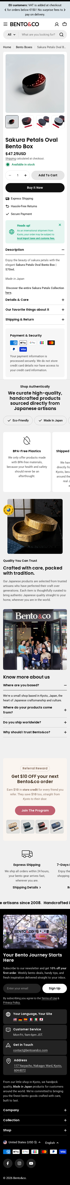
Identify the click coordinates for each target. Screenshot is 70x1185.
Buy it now (35, 188)
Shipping (10, 158)
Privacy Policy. (11, 1002)
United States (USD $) (23, 1142)
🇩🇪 (20, 1019)
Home (7, 47)
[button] (5, 10)
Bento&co (19, 1178)
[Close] (60, 224)
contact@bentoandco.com (30, 1050)
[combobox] (35, 34)
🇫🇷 (31, 1019)
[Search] (61, 34)
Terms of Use (49, 998)
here (8, 292)
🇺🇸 (15, 1019)
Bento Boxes (24, 47)
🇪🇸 (25, 1019)
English (50, 1143)
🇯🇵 (41, 1019)
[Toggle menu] (5, 24)
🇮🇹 (36, 1019)
